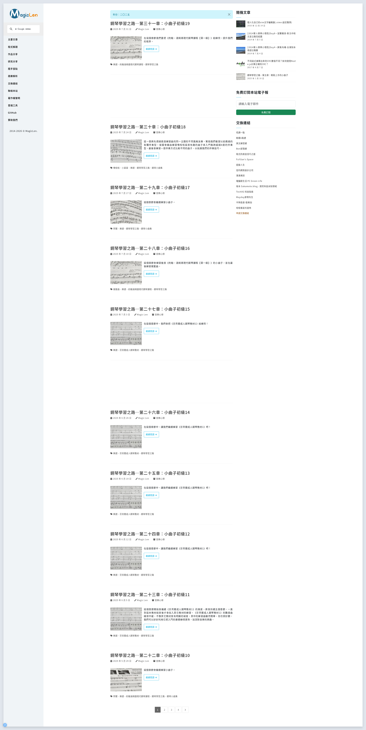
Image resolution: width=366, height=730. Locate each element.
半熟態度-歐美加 (244, 202)
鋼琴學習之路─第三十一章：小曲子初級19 (150, 23)
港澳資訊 (240, 175)
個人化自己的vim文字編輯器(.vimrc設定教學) (269, 22)
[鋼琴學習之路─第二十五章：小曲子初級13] (126, 497)
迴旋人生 (240, 164)
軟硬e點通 (241, 137)
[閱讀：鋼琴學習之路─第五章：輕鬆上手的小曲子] (240, 76)
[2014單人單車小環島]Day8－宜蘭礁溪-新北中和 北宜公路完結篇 (271, 35)
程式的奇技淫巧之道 (245, 153)
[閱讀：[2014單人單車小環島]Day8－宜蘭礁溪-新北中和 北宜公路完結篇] (240, 35)
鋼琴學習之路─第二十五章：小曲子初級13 (150, 473)
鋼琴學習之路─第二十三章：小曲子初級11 (150, 594)
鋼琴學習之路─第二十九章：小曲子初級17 (150, 187)
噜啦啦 (116, 167)
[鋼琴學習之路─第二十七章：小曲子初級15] (126, 333)
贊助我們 (13, 120)
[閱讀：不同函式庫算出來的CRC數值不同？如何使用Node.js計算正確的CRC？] (240, 63)
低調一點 (240, 132)
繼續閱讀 (150, 48)
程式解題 (13, 46)
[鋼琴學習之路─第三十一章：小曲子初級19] (126, 47)
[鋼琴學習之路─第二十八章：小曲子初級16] (126, 272)
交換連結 (13, 83)
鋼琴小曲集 (157, 167)
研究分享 (13, 61)
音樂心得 (160, 28)
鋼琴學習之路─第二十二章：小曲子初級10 (150, 655)
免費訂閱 (265, 112)
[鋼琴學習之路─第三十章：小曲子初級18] (126, 150)
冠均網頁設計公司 (244, 170)
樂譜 (115, 64)
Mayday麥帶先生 (244, 197)
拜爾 (115, 228)
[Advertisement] (171, 96)
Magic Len (143, 28)
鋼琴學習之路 (151, 64)
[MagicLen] (23, 13)
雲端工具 (13, 105)
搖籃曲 (116, 289)
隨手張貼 (13, 68)
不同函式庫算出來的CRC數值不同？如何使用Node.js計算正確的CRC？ (271, 62)
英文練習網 (241, 143)
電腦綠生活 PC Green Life (249, 180)
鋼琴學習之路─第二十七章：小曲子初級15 (150, 309)
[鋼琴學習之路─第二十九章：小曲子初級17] (126, 211)
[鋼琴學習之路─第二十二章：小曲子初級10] (126, 679)
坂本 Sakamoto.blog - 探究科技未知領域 (256, 186)
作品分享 (13, 54)
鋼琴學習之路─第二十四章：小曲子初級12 (150, 534)
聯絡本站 (13, 90)
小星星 (125, 167)
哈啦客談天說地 (243, 207)
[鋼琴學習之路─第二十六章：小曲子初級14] (126, 436)
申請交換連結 (242, 213)
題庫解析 (13, 76)
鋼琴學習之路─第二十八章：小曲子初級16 (150, 248)
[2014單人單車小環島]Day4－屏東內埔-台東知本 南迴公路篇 (271, 49)
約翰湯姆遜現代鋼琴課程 (131, 64)
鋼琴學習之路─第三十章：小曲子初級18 (148, 127)
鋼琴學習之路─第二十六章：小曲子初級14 (150, 412)
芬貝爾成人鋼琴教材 (129, 349)
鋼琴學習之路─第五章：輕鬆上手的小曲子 (267, 75)
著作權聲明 (14, 98)
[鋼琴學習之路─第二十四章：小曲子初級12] (126, 558)
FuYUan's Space (244, 159)
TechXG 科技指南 (244, 191)
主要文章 (13, 39)
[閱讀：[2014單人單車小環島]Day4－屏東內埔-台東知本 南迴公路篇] (240, 49)
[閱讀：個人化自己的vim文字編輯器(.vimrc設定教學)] (240, 23)
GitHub (12, 112)
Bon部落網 (241, 148)
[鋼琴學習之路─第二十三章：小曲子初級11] (126, 618)
